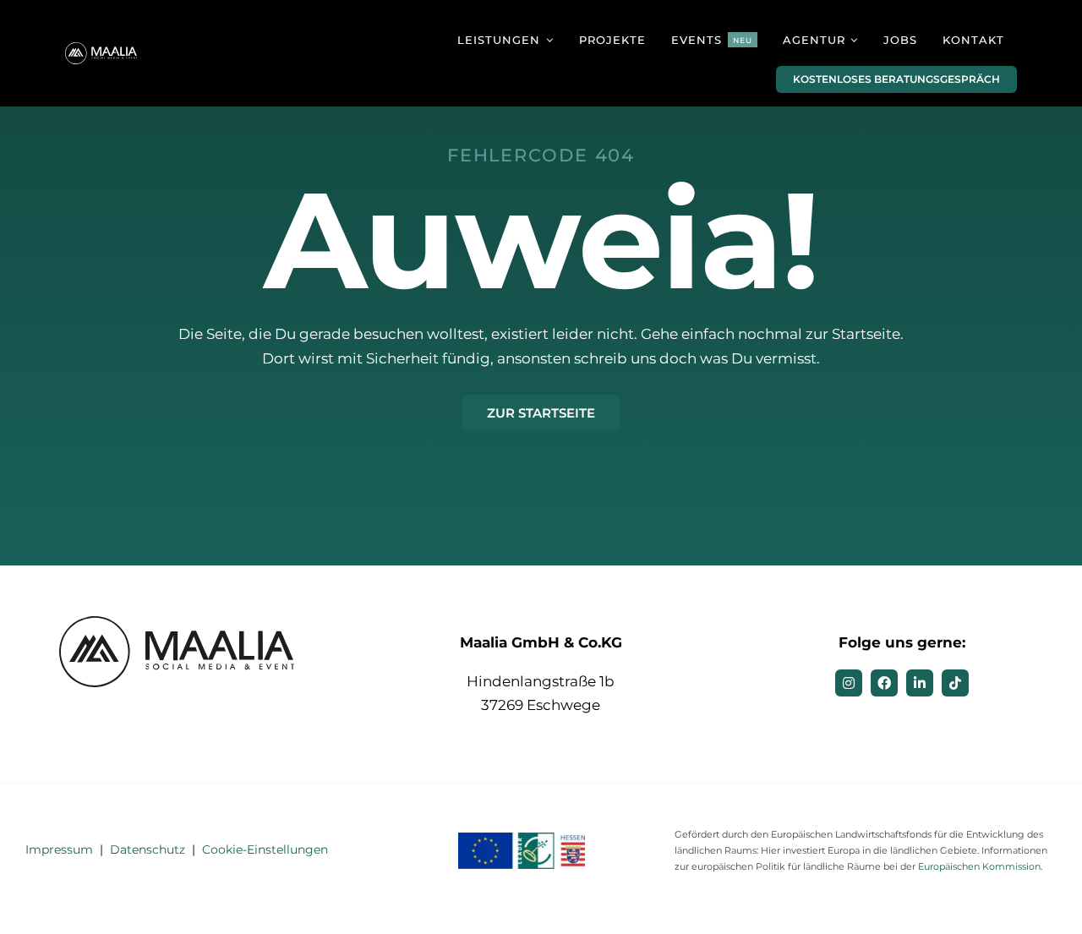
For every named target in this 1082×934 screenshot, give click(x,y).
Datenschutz (147, 849)
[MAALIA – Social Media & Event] (102, 49)
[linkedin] (919, 682)
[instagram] (848, 682)
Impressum (59, 849)
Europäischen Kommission (979, 866)
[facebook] (884, 682)
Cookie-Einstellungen (265, 849)
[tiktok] (955, 682)
